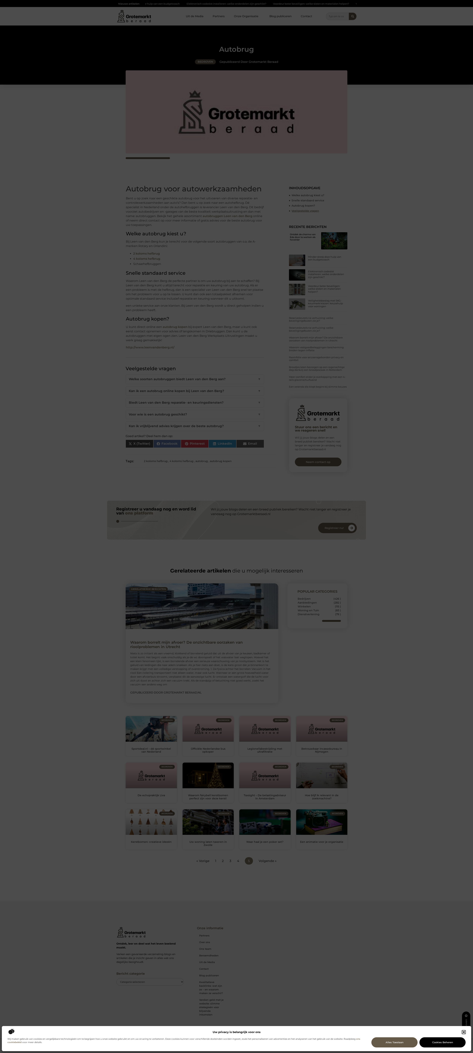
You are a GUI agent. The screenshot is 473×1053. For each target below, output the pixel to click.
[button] (464, 1032)
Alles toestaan (395, 1042)
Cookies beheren (442, 1042)
